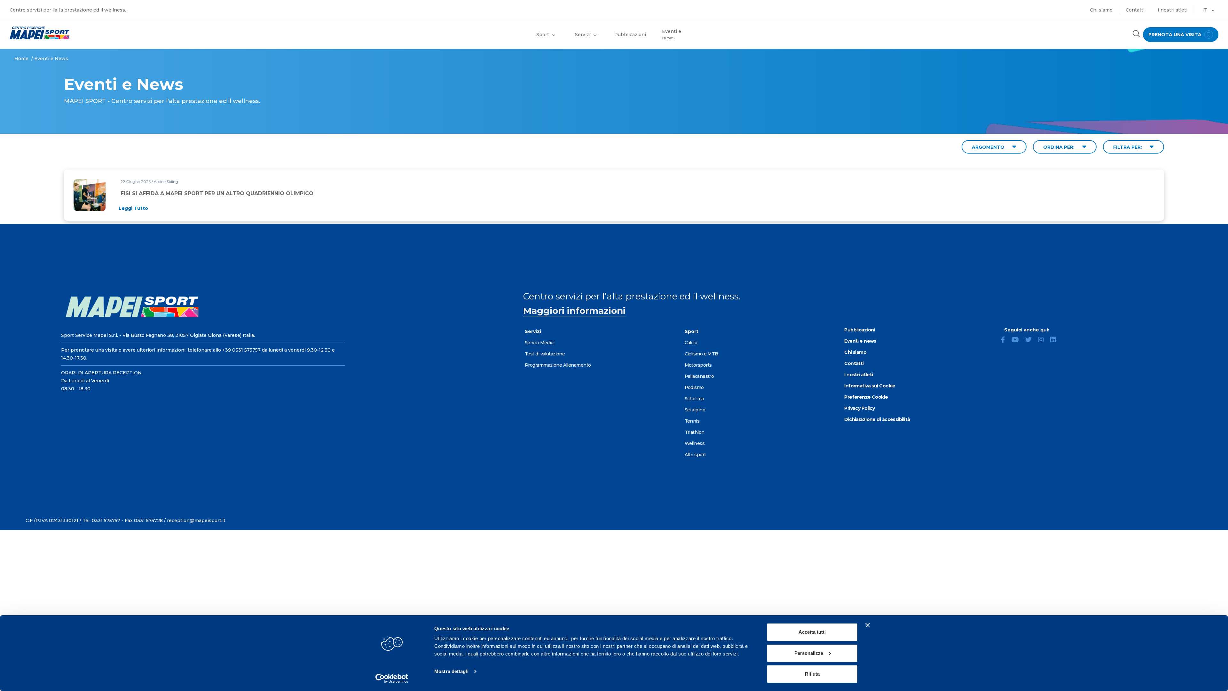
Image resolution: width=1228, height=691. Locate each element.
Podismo (694, 387)
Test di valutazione (545, 354)
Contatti (1135, 10)
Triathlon (695, 432)
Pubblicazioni (630, 34)
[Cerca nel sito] (1136, 34)
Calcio (691, 343)
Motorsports (698, 365)
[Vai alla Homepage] (153, 33)
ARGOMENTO (989, 147)
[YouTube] (1018, 340)
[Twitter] (1031, 340)
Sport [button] (542, 34)
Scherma (694, 398)
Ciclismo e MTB (701, 354)
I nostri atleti (1172, 10)
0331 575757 (106, 520)
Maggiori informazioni (574, 310)
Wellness (695, 443)
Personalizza (808, 653)
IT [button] (1205, 10)
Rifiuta (812, 674)
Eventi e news (671, 34)
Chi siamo (1101, 10)
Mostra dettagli (451, 671)
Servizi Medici (539, 343)
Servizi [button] (582, 34)
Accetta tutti (812, 632)
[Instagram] (1043, 340)
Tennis (692, 421)
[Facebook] (1005, 340)
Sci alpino (695, 410)
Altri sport (695, 454)
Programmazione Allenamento (558, 365)
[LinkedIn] (1055, 340)
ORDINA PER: (1059, 147)
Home (21, 58)
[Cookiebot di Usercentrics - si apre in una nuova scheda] (392, 678)
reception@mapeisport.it (196, 520)
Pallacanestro (699, 376)
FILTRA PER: (1128, 147)
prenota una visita (1175, 34)
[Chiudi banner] (867, 625)
